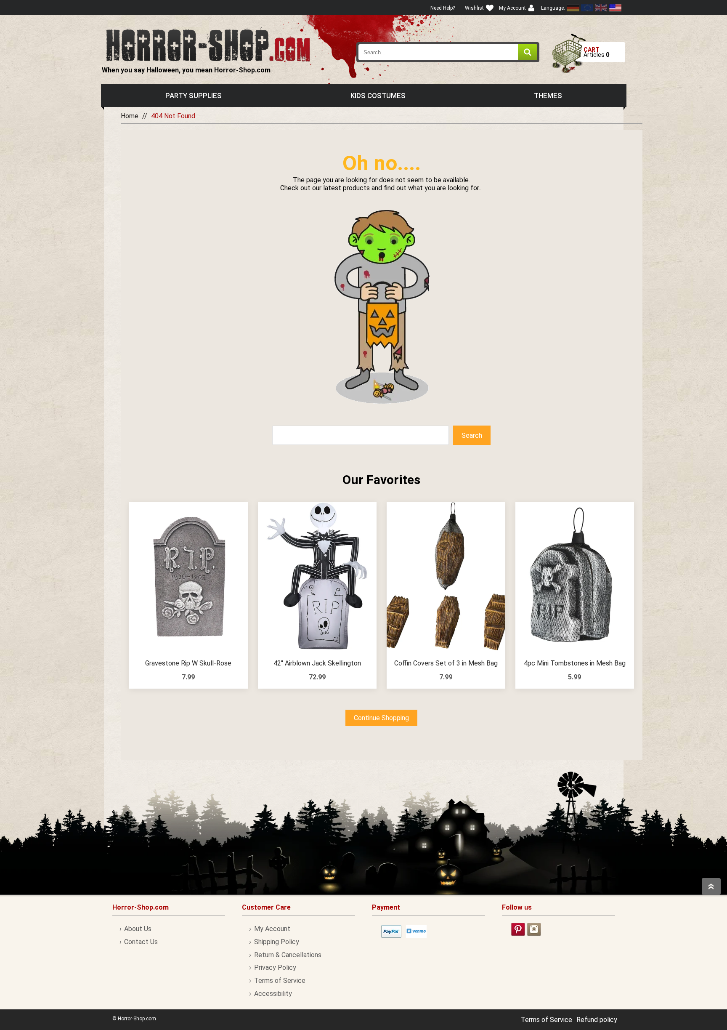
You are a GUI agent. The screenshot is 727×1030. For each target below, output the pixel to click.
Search (472, 435)
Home (129, 116)
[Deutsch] (573, 7)
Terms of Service (279, 981)
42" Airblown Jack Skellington (317, 663)
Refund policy (596, 1020)
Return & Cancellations (287, 955)
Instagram (534, 929)
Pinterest (518, 929)
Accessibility (273, 994)
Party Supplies (193, 95)
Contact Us (141, 942)
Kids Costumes (378, 95)
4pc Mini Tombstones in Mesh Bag (575, 663)
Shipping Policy (276, 942)
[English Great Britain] (601, 7)
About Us (137, 929)
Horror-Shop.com (208, 44)
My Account (272, 929)
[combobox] (448, 52)
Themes (548, 95)
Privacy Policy (275, 967)
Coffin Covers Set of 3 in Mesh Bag (446, 663)
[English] (587, 7)
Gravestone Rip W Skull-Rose (188, 663)
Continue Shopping (381, 718)
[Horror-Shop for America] (615, 7)
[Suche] (527, 52)
